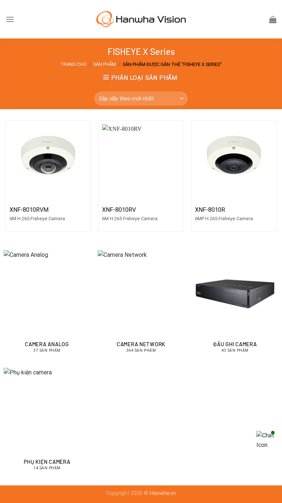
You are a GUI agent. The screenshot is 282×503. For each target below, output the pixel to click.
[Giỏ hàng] (272, 19)
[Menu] (10, 19)
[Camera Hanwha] (141, 19)
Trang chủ (73, 64)
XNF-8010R (210, 209)
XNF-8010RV (119, 209)
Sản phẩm (104, 64)
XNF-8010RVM (29, 209)
